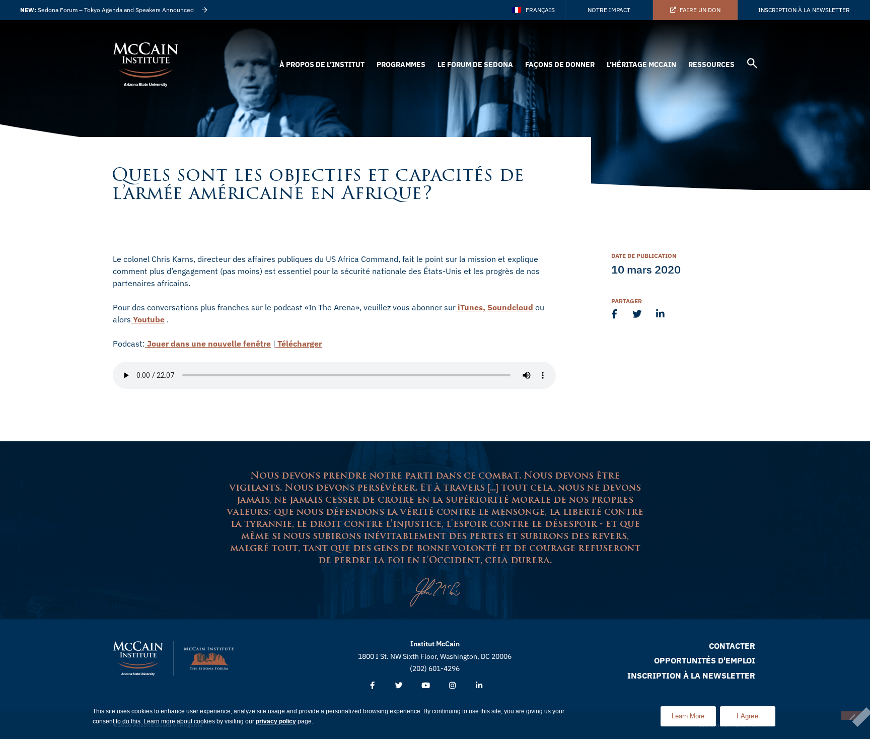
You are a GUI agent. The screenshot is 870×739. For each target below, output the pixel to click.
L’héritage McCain (641, 64)
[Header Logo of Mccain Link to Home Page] (145, 64)
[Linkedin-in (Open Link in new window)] (479, 686)
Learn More (694, 713)
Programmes (401, 64)
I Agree (747, 716)
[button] (752, 65)
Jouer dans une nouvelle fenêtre (208, 344)
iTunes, (470, 307)
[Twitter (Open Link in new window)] (399, 686)
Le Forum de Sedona (475, 64)
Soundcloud (509, 307)
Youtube (148, 319)
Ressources (711, 64)
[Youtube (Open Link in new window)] (425, 686)
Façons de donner (560, 64)
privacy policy (276, 721)
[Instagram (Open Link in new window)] (452, 686)
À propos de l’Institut (322, 64)
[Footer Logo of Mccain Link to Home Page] (138, 658)
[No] (851, 715)
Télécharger (298, 344)
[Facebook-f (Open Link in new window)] (372, 686)
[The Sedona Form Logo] (209, 658)
